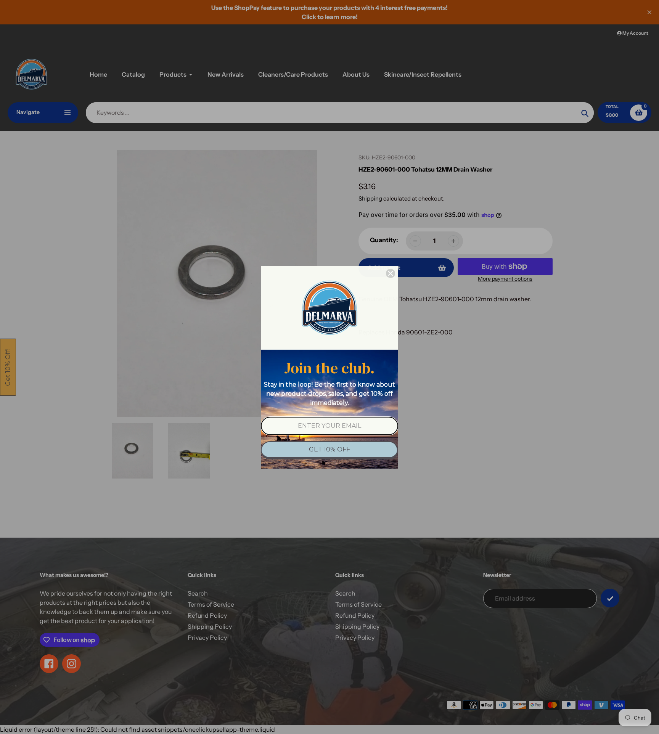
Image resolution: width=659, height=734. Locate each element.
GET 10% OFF (329, 449)
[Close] (390, 273)
